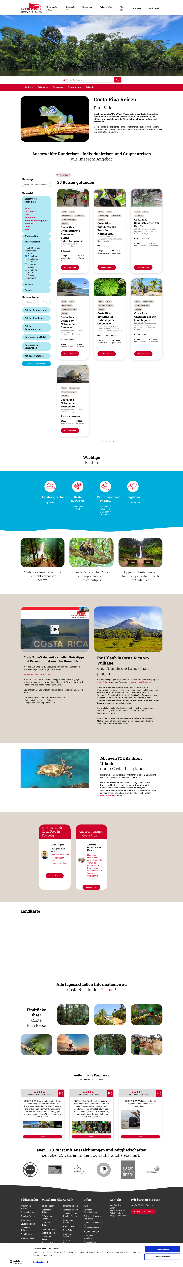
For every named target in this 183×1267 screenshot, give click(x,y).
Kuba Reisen (68, 1230)
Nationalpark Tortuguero (141, 682)
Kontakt (137, 8)
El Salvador (33, 259)
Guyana (31, 275)
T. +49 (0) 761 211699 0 (143, 1212)
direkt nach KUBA (51, 8)
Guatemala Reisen (46, 1224)
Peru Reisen (26, 1234)
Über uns (122, 8)
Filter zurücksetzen (35, 364)
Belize (30, 253)
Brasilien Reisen (28, 1216)
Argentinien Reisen (26, 1207)
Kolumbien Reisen (25, 1229)
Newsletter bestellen (88, 1236)
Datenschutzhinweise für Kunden (92, 1217)
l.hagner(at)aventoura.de (61, 854)
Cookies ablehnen (162, 1257)
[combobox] (88, 80)
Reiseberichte (106, 7)
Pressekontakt (90, 1242)
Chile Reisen (26, 1220)
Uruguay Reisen (28, 1238)
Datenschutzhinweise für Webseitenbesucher (92, 1225)
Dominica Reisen (70, 1210)
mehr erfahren (54, 876)
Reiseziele (70, 7)
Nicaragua (32, 270)
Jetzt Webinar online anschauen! (38, 674)
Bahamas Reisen (70, 1206)
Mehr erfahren (70, 267)
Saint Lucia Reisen (67, 1242)
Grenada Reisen (69, 1226)
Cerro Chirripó (103, 682)
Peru (27, 229)
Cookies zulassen (162, 1249)
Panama (29, 223)
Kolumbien (30, 217)
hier (111, 989)
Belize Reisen (48, 1206)
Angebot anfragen (91, 1232)
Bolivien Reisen (28, 1212)
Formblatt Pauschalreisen (90, 1211)
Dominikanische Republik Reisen (69, 1214)
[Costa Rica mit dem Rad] (55, 768)
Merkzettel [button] (153, 8)
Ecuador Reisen (28, 1224)
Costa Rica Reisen (46, 1211)
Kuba (27, 208)
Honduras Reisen (49, 1229)
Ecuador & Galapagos (36, 220)
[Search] (117, 80)
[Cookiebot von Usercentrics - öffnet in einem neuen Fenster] (16, 1262)
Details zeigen (39, 1262)
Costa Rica (30, 211)
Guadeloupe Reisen (67, 1221)
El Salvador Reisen (47, 1217)
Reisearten (87, 7)
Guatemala (32, 262)
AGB (86, 1206)
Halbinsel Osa (106, 795)
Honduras (32, 264)
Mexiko (28, 214)
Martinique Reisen (67, 1235)
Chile (27, 226)
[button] (55, 119)
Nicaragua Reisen (46, 1238)
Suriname (32, 278)
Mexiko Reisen (48, 1233)
